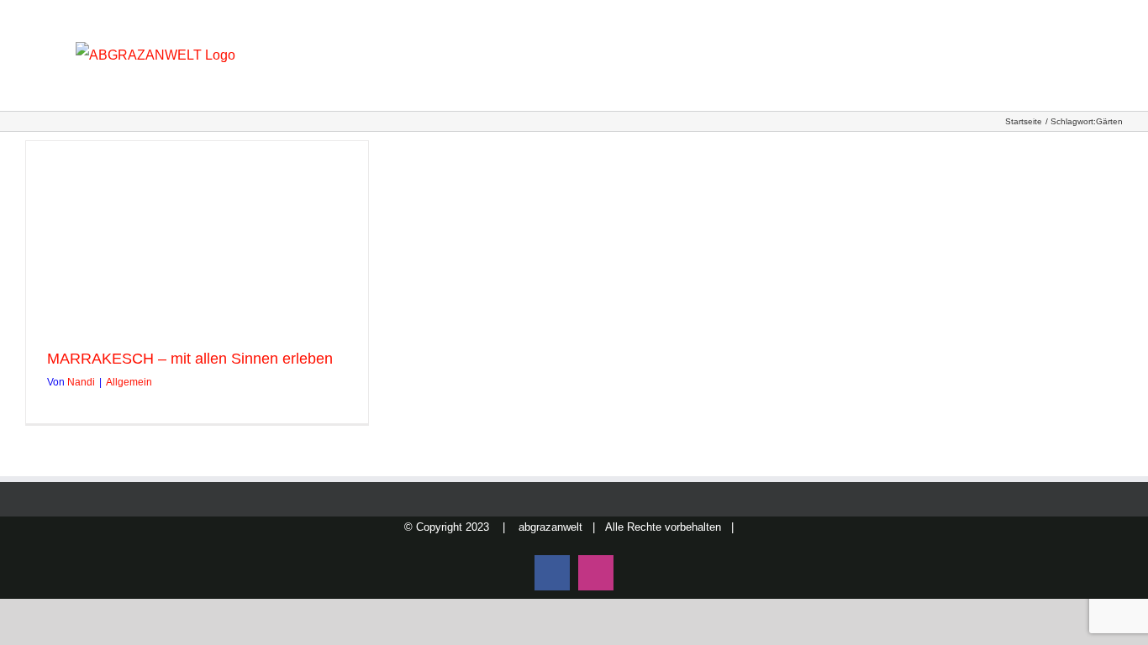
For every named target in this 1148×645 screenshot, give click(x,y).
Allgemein (129, 382)
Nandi (81, 382)
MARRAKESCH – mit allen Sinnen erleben (190, 358)
